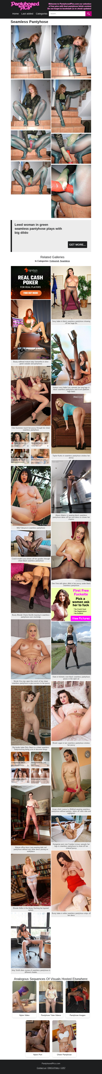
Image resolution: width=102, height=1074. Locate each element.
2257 (63, 1068)
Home (15, 13)
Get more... (77, 244)
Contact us (41, 1068)
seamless (65, 261)
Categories (41, 13)
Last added (27, 13)
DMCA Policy (54, 1068)
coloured (54, 261)
